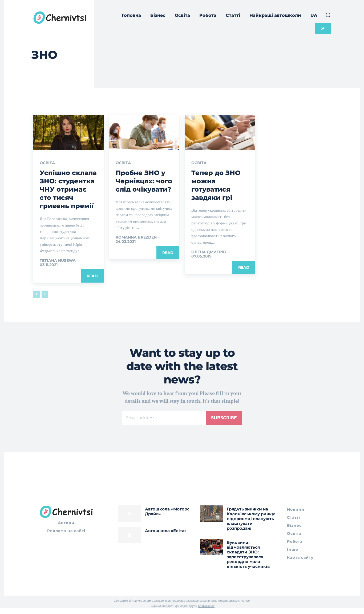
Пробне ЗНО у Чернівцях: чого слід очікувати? (144, 181)
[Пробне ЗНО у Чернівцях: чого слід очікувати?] (144, 132)
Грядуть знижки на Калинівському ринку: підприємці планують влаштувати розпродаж (251, 518)
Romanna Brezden (136, 237)
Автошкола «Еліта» (166, 530)
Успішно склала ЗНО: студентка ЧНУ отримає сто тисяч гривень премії (68, 189)
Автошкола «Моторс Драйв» (167, 511)
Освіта (47, 163)
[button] (328, 15)
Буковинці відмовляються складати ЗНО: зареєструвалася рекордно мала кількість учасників (248, 554)
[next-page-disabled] (45, 294)
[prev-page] (36, 294)
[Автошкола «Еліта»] (129, 535)
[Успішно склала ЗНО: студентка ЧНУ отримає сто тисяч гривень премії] (68, 132)
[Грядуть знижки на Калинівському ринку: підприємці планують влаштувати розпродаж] (211, 513)
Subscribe (224, 417)
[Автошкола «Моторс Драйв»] (129, 513)
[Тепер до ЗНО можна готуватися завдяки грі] (220, 132)
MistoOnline (206, 606)
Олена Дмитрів (208, 251)
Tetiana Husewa (58, 260)
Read (92, 276)
